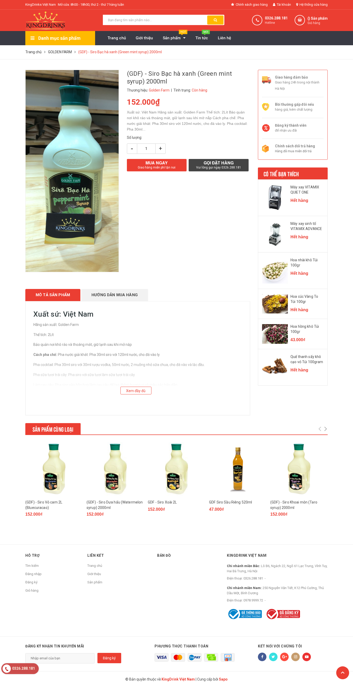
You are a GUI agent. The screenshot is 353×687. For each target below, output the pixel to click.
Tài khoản (283, 4)
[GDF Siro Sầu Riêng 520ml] (237, 469)
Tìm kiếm (32, 566)
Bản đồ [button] (164, 555)
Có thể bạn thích (281, 173)
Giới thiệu (94, 574)
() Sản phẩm (318, 20)
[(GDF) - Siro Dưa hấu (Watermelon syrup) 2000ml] (115, 469)
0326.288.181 (276, 18)
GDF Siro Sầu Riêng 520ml (230, 502)
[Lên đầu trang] (342, 672)
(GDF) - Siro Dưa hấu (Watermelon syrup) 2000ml (115, 505)
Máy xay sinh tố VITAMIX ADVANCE (306, 226)
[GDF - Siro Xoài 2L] (176, 469)
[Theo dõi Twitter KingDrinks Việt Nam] (273, 657)
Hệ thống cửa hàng (313, 4)
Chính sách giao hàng (251, 4)
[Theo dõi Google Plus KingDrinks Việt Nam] (284, 657)
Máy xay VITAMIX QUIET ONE (304, 189)
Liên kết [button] (95, 555)
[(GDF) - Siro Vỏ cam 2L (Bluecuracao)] (54, 469)
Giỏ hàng (32, 590)
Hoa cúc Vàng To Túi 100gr (304, 299)
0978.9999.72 (253, 600)
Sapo (223, 679)
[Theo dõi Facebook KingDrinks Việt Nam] (262, 657)
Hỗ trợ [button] (32, 555)
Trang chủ (94, 566)
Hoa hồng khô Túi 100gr (304, 329)
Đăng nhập (33, 574)
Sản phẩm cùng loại (53, 429)
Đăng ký (31, 582)
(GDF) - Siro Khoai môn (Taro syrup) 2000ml (293, 505)
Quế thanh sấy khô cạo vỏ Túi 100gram (306, 359)
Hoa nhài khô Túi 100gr (304, 262)
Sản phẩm (94, 582)
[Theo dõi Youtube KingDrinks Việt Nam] (306, 657)
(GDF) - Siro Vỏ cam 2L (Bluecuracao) (43, 505)
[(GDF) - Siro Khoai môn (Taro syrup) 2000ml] (299, 469)
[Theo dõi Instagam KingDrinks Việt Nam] (295, 657)
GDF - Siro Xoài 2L (162, 502)
